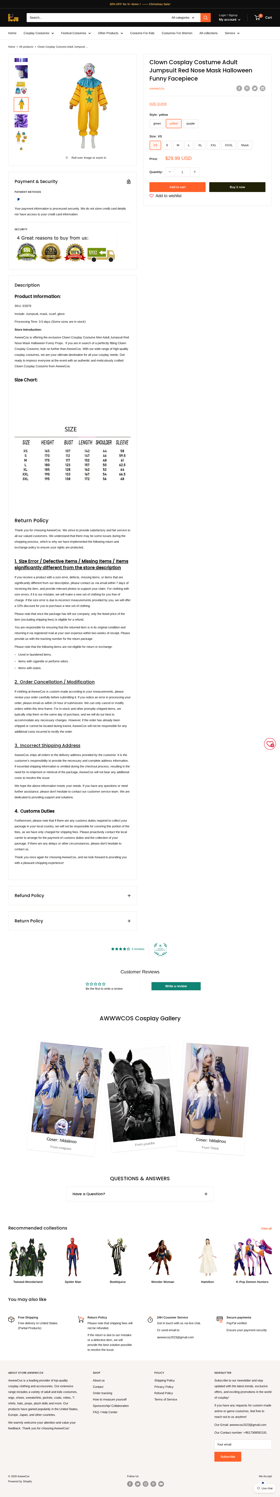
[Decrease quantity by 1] (169, 171)
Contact (98, 1386)
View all (267, 1228)
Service (230, 33)
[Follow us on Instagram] (145, 1484)
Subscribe (228, 1456)
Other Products (108, 33)
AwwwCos (156, 88)
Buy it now (237, 187)
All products (26, 46)
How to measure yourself (109, 1399)
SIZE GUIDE (158, 103)
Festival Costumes (73, 33)
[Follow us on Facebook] (130, 1484)
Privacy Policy (164, 1386)
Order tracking (102, 1393)
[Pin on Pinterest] (247, 88)
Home (12, 33)
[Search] (205, 17)
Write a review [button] (176, 986)
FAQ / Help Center (105, 1412)
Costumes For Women (177, 33)
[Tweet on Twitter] (255, 88)
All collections (208, 33)
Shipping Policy (164, 1380)
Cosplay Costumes (36, 33)
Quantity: (156, 171)
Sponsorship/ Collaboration (111, 1405)
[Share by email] (262, 88)
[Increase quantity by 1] (194, 171)
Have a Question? (89, 1193)
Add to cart (178, 187)
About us (99, 1380)
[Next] (271, 1256)
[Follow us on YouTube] (161, 1484)
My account (228, 19)
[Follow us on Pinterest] (153, 1484)
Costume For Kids (142, 33)
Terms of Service (165, 1399)
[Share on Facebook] (239, 88)
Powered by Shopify (20, 1481)
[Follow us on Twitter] (138, 1484)
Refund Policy (163, 1393)
